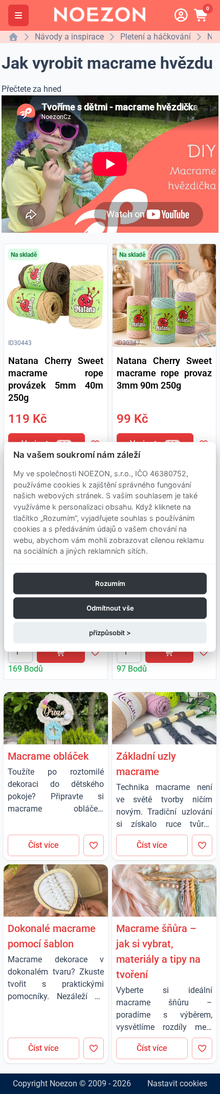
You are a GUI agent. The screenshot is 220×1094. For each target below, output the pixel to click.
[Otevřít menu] (18, 15)
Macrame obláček (48, 756)
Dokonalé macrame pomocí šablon (52, 936)
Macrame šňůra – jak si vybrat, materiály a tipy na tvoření (158, 951)
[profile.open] (181, 15)
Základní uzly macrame (146, 764)
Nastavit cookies (177, 1083)
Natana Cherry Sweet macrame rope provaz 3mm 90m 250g (164, 373)
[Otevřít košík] (201, 15)
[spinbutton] (20, 652)
